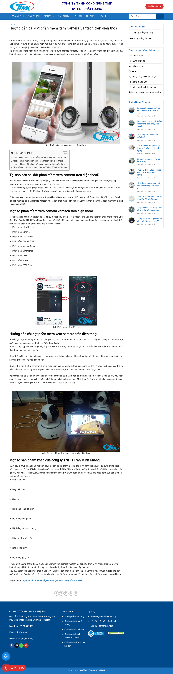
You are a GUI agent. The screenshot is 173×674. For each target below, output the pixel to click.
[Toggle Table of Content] (64, 153)
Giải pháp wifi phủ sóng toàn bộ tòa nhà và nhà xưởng (149, 208)
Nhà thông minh (136, 55)
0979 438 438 (26, 626)
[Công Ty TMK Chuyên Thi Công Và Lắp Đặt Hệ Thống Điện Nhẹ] (33, 6)
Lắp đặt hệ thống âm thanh (141, 38)
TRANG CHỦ (17, 16)
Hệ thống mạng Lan (138, 81)
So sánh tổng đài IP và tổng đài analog (149, 160)
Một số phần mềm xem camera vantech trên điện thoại (38, 161)
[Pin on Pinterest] (71, 593)
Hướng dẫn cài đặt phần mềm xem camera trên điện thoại (39, 164)
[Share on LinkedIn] (76, 593)
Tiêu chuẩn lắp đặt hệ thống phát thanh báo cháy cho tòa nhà (149, 123)
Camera (132, 71)
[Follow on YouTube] (26, 645)
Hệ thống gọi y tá (137, 61)
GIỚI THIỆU (34, 16)
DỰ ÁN (78, 16)
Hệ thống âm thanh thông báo (143, 87)
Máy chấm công (136, 66)
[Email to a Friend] (66, 593)
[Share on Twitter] (61, 593)
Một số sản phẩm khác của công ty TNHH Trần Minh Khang (40, 167)
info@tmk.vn (21, 632)
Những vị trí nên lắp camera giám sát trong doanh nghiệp (149, 172)
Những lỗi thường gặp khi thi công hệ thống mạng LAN (149, 219)
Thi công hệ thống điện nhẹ (141, 32)
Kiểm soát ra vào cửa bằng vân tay (145, 92)
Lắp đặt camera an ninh (102, 626)
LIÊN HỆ (103, 16)
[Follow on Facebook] (11, 645)
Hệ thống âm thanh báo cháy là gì (147, 136)
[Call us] (21, 645)
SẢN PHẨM (63, 16)
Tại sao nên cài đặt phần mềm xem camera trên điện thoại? (40, 157)
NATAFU (102, 670)
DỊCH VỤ (48, 16)
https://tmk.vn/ (26, 638)
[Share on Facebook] (56, 593)
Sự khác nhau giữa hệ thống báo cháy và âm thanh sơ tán (149, 110)
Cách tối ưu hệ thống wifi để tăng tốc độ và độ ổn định (149, 197)
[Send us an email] (16, 645)
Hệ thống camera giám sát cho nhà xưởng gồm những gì (149, 185)
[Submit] (160, 16)
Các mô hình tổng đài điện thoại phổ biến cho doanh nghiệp (148, 148)
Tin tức (12, 24)
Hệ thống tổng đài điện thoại (142, 76)
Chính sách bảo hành (74, 629)
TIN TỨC (90, 16)
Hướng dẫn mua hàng (74, 616)
